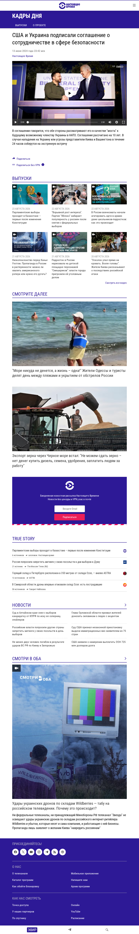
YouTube (75, 911)
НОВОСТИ (21, 605)
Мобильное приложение (85, 873)
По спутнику (19, 918)
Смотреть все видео (116, 282)
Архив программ (80, 886)
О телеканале (20, 873)
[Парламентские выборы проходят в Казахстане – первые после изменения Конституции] (30, 194)
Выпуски (21, 25)
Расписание (77, 918)
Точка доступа (20, 905)
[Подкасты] (62, 852)
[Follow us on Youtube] (31, 852)
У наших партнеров (23, 911)
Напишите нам (79, 880)
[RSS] (54, 852)
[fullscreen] (123, 122)
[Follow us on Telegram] (47, 852)
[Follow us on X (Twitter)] (23, 852)
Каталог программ (22, 880)
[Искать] (107, 930)
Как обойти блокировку (25, 886)
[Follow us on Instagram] (39, 852)
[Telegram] (69, 930)
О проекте (39, 25)
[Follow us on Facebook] (15, 852)
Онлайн (75, 905)
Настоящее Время (22, 56)
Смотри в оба (26, 658)
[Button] (21, 159)
